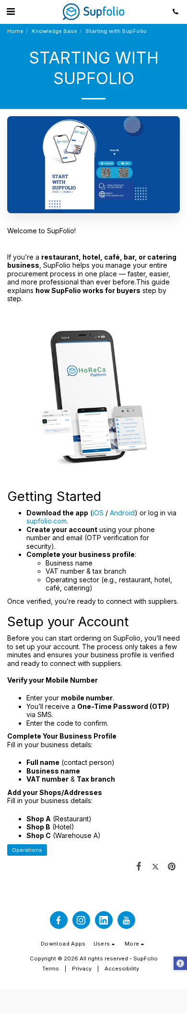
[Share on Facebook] (138, 866)
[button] (10, 11)
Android (122, 513)
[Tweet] (155, 866)
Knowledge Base (54, 31)
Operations (27, 850)
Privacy (82, 968)
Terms (50, 968)
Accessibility (122, 968)
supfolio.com (46, 521)
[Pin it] (172, 866)
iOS (98, 513)
